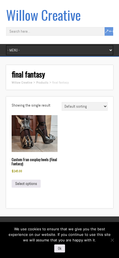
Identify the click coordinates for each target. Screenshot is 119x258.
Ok (59, 248)
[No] (112, 240)
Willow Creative (43, 15)
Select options (26, 183)
